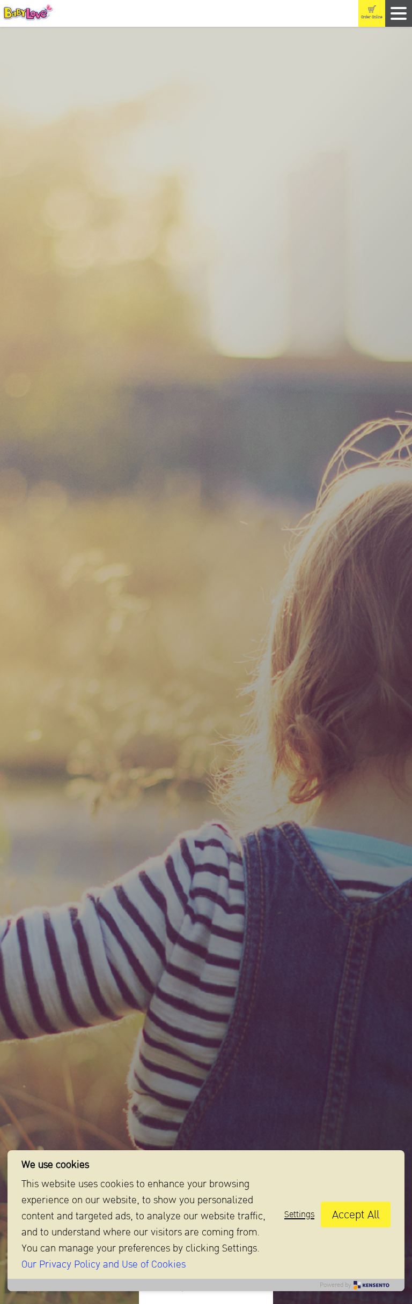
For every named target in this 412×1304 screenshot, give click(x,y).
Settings (299, 1214)
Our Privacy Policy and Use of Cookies (103, 1264)
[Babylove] (82, 14)
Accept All (355, 1215)
